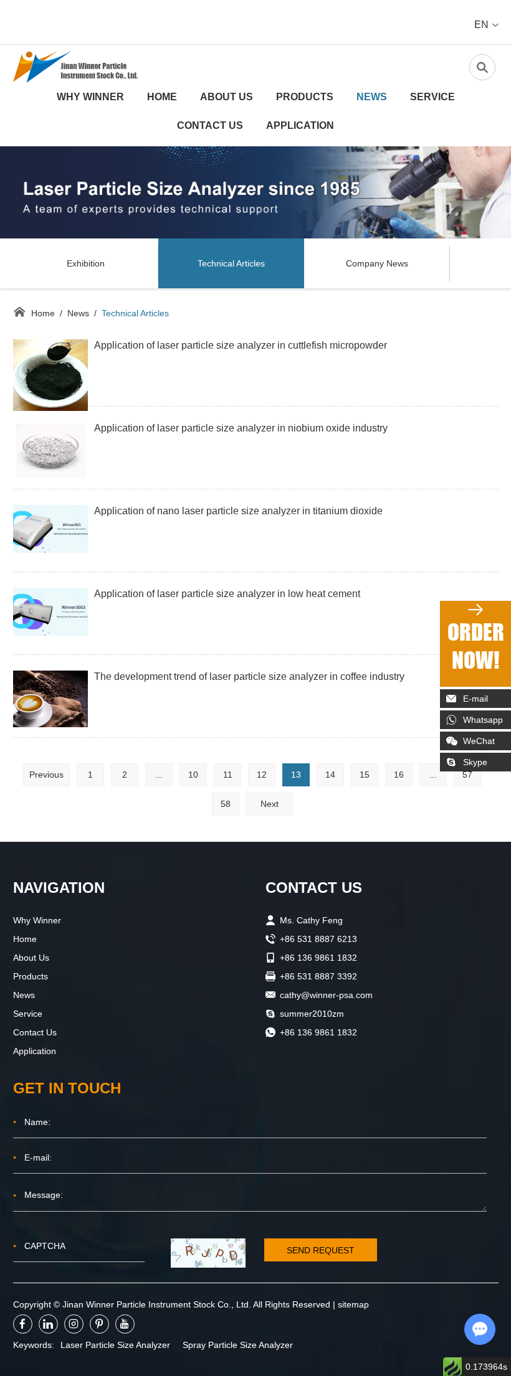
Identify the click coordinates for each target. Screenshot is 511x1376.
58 (226, 804)
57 (467, 775)
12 (262, 775)
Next (269, 804)
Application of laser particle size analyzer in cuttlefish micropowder (240, 345)
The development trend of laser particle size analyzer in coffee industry (249, 676)
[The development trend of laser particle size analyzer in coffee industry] (50, 699)
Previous (46, 775)
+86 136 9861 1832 (318, 1032)
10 (193, 775)
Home (162, 97)
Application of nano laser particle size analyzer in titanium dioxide (238, 511)
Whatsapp (483, 720)
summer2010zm (312, 1014)
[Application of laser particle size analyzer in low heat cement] (50, 612)
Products (304, 97)
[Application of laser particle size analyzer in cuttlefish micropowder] (50, 375)
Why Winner (90, 97)
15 (365, 775)
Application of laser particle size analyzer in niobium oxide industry (241, 428)
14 (330, 775)
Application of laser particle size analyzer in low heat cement (227, 593)
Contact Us (210, 125)
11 (227, 775)
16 (399, 775)
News (371, 97)
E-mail (475, 699)
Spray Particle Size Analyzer (238, 1345)
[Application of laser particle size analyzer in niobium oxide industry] (50, 450)
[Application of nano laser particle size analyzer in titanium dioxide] (50, 529)
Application (300, 125)
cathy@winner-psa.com (326, 995)
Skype (475, 762)
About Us (226, 97)
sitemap (353, 1304)
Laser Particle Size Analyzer (115, 1345)
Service (432, 97)
